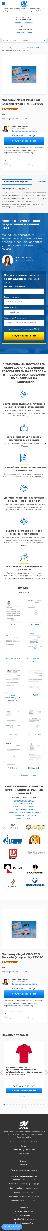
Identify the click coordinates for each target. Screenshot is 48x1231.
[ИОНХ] (35, 681)
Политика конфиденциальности (24, 1170)
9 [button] (28, 1104)
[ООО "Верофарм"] (13, 644)
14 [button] (43, 1104)
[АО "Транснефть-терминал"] (35, 644)
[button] (24, 131)
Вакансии (24, 1161)
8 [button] (25, 1104)
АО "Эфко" (13, 768)
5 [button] (16, 1104)
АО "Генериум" (35, 734)
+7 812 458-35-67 (32, 1184)
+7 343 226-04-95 (30, 1188)
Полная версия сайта (24, 1223)
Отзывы (24, 1157)
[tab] (17, 182)
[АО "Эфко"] (13, 754)
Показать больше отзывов (24, 775)
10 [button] (31, 1104)
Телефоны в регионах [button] (24, 22)
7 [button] (22, 1104)
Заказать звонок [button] (24, 32)
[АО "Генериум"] (35, 720)
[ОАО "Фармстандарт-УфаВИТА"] (13, 681)
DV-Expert (24, 4)
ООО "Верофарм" (13, 658)
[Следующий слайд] (46, 1072)
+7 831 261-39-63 (32, 1197)
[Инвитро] (35, 610)
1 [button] (4, 1104)
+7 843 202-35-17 (27, 1192)
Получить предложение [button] (24, 141)
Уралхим (13, 734)
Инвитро (35, 625)
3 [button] (10, 1104)
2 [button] (7, 1104)
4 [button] (13, 1104)
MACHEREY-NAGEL (22, 118)
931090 (9, 114)
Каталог (24, 1146)
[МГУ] (13, 610)
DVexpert (24, 1125)
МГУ (13, 625)
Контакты (24, 1165)
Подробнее (23, 1096)
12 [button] (37, 1104)
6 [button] (19, 1104)
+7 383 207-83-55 (30, 1201)
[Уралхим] (13, 720)
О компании (24, 1153)
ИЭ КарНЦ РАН (35, 768)
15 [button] (22, 1107)
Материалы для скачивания (24, 1150)
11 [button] (34, 1104)
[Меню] (3, 3)
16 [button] (25, 1107)
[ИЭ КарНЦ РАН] (35, 754)
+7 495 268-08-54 (24, 29)
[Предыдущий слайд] (1, 1072)
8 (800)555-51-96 (23, 19)
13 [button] (40, 1104)
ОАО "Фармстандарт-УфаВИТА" (12, 697)
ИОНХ (35, 695)
